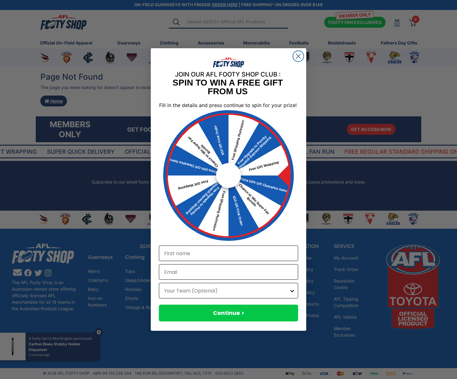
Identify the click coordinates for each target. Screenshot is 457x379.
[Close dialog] (298, 56)
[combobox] (226, 290)
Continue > (228, 313)
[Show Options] (292, 290)
